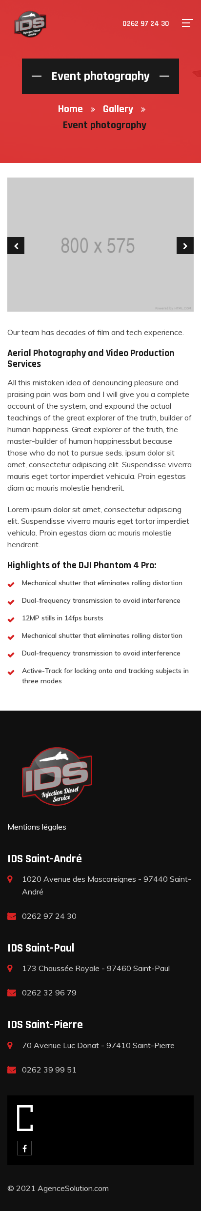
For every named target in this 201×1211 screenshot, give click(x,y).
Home (70, 109)
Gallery (118, 109)
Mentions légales (36, 827)
